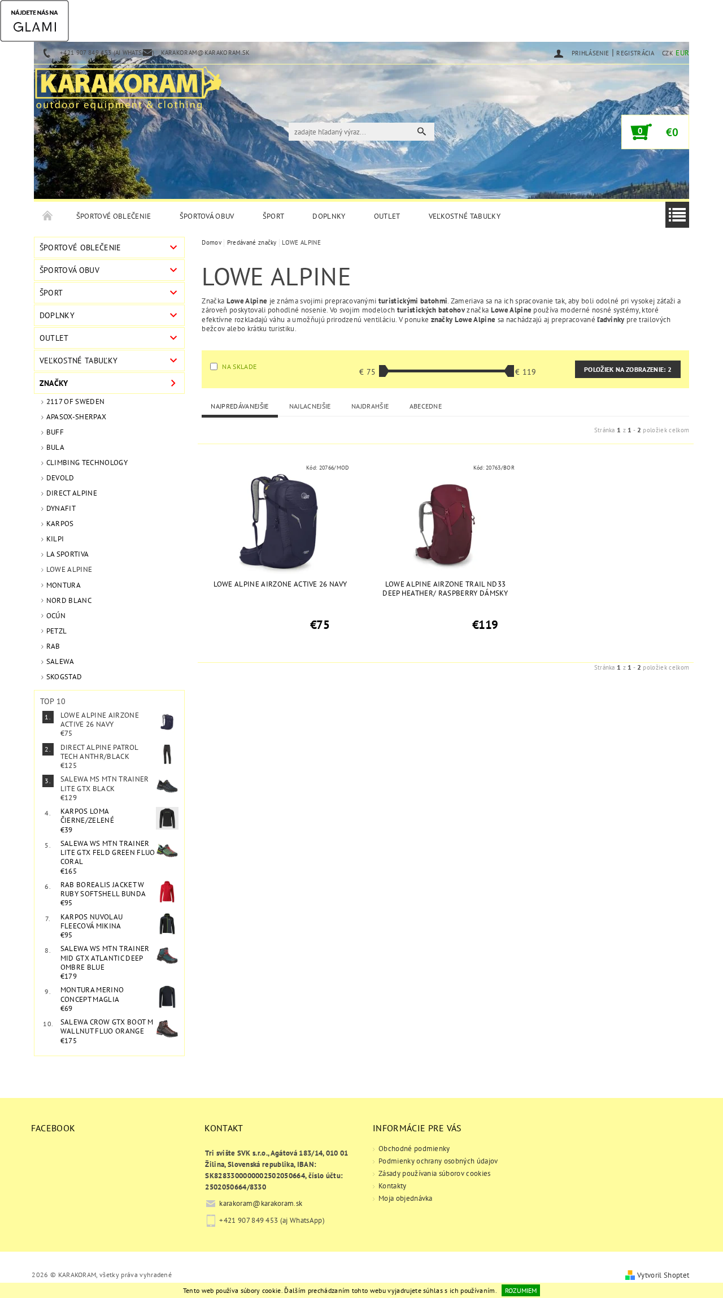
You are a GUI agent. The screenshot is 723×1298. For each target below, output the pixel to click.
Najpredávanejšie (239, 406)
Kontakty (392, 1186)
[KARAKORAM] (128, 83)
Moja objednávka (405, 1198)
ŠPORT (274, 216)
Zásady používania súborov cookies (434, 1173)
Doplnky (328, 216)
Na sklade (239, 366)
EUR (682, 53)
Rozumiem (521, 1290)
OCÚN (56, 615)
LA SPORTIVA (67, 554)
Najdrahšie (370, 406)
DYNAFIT (61, 508)
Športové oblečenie (113, 216)
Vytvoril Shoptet (663, 1275)
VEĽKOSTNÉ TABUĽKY (464, 216)
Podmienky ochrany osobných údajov (438, 1161)
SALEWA (60, 661)
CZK (667, 53)
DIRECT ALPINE (71, 493)
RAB (53, 646)
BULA (55, 447)
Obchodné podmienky (414, 1148)
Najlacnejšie (310, 406)
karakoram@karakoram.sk (260, 1203)
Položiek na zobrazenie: (628, 369)
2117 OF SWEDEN (75, 401)
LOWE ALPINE (69, 569)
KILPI (55, 539)
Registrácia (635, 53)
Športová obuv (207, 216)
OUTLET (387, 216)
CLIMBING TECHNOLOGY (87, 462)
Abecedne (426, 406)
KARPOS (60, 523)
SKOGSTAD (64, 676)
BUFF (55, 432)
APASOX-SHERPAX (76, 417)
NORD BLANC (69, 600)
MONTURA (63, 585)
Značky (54, 383)
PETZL (56, 631)
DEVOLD (60, 478)
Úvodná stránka (48, 216)
